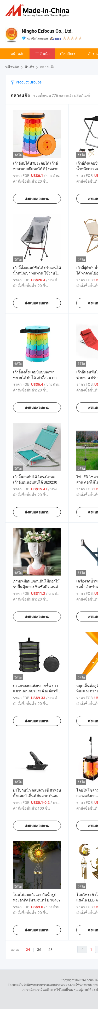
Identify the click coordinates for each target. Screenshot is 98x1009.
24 (28, 950)
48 (50, 949)
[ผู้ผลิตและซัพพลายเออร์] (38, 10)
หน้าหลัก (17, 53)
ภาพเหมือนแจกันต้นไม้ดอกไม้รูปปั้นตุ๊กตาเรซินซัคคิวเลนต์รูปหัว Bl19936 (36, 587)
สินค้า (45, 53)
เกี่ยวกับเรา (69, 53)
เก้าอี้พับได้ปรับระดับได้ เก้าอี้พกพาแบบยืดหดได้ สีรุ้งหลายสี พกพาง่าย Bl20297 (37, 169)
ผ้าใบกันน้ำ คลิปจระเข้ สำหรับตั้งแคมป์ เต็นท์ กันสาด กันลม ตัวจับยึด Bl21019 (37, 796)
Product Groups (28, 82)
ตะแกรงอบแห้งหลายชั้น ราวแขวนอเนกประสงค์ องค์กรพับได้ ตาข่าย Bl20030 (36, 691)
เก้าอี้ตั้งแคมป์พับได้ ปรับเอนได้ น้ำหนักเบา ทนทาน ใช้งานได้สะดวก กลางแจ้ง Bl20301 (37, 273)
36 (39, 949)
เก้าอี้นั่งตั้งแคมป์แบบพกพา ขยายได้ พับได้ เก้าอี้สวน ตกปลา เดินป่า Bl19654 (34, 377)
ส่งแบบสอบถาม (37, 199)
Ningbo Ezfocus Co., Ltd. (47, 31)
